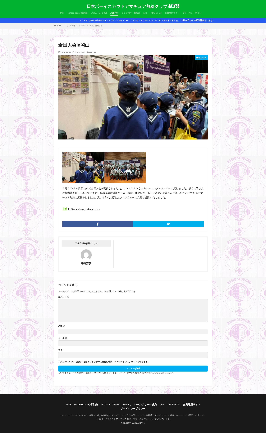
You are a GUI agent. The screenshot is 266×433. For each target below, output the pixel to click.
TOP (62, 13)
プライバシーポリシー (193, 13)
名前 (61, 326)
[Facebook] (97, 224)
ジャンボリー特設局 (131, 13)
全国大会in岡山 (96, 25)
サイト (61, 350)
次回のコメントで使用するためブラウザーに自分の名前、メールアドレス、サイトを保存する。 (105, 362)
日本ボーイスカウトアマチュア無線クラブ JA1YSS (133, 6)
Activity (114, 13)
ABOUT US (156, 13)
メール (62, 338)
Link (145, 13)
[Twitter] (168, 224)
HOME (59, 26)
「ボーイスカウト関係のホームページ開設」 (173, 415)
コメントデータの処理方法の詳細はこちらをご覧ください (146, 372)
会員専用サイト (172, 13)
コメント (63, 297)
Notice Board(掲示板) (77, 13)
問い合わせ (70, 25)
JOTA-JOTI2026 (99, 13)
